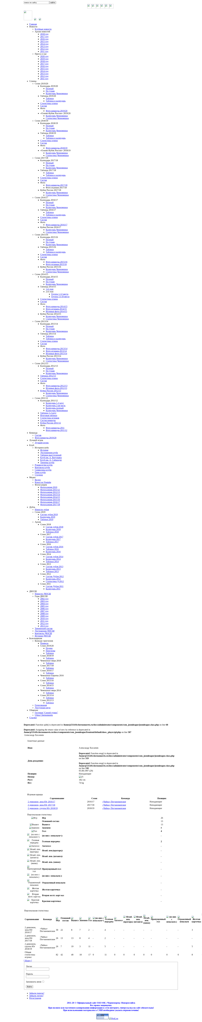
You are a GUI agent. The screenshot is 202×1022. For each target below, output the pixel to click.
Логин (29, 966)
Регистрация (35, 998)
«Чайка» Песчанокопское (114, 801)
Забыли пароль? (36, 993)
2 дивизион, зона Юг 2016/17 (41, 801)
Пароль (29, 974)
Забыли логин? (36, 995)
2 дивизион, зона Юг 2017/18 (41, 805)
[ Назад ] (28, 960)
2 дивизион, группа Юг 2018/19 (43, 808)
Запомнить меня (33, 982)
